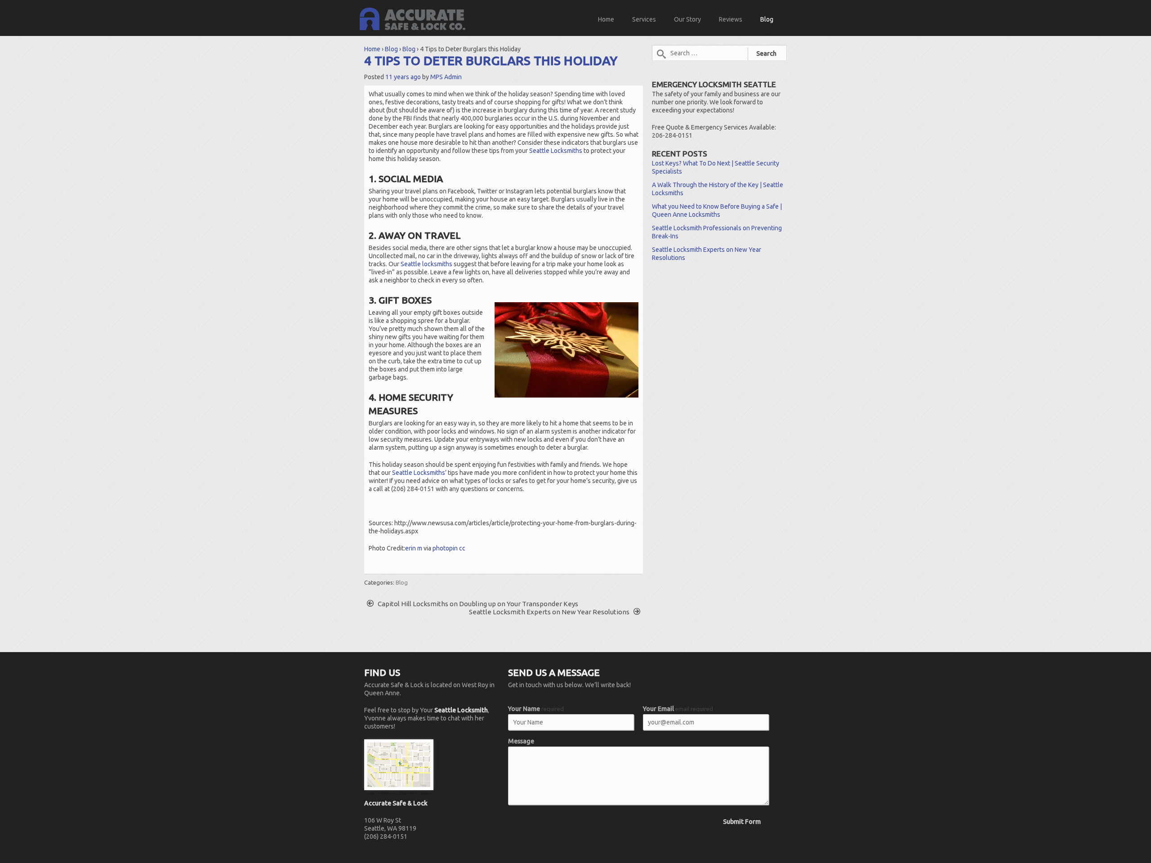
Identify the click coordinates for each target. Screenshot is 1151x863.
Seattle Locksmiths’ (419, 472)
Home (606, 19)
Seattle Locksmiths (555, 150)
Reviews (730, 19)
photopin (445, 548)
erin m (413, 548)
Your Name (536, 708)
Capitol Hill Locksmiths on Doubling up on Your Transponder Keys (477, 604)
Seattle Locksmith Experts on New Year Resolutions (550, 612)
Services (644, 19)
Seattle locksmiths (426, 264)
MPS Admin (446, 76)
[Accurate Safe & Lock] (412, 18)
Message (521, 741)
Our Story (687, 19)
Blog (766, 19)
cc (462, 548)
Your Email (678, 708)
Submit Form (742, 821)
